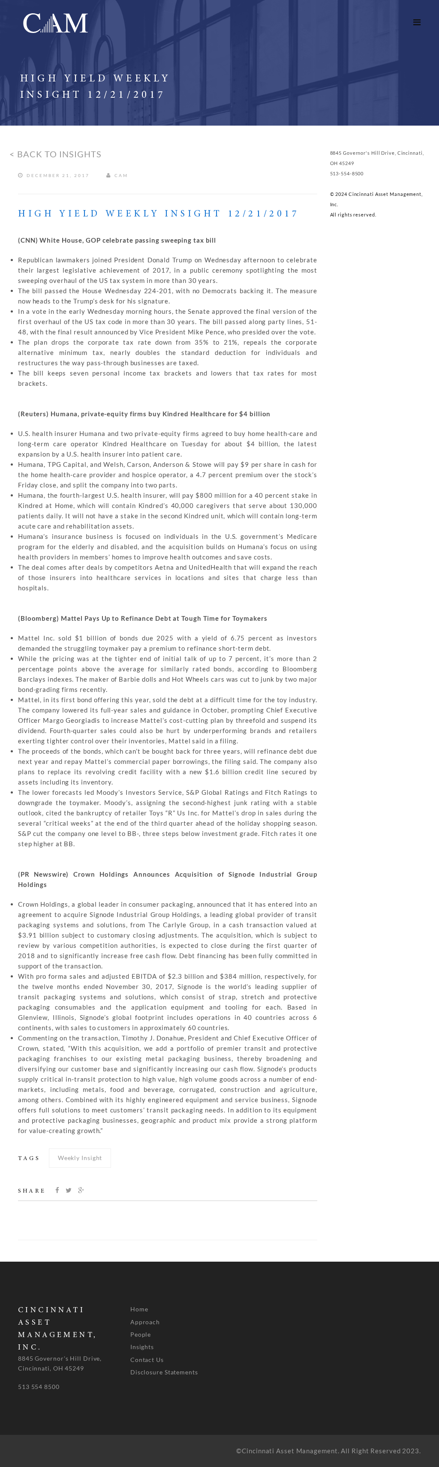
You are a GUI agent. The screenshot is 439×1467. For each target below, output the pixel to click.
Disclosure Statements (164, 1372)
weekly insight (80, 1157)
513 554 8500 (39, 1386)
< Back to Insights (55, 154)
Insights (142, 1346)
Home (139, 1309)
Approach (145, 1322)
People (140, 1334)
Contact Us (147, 1359)
